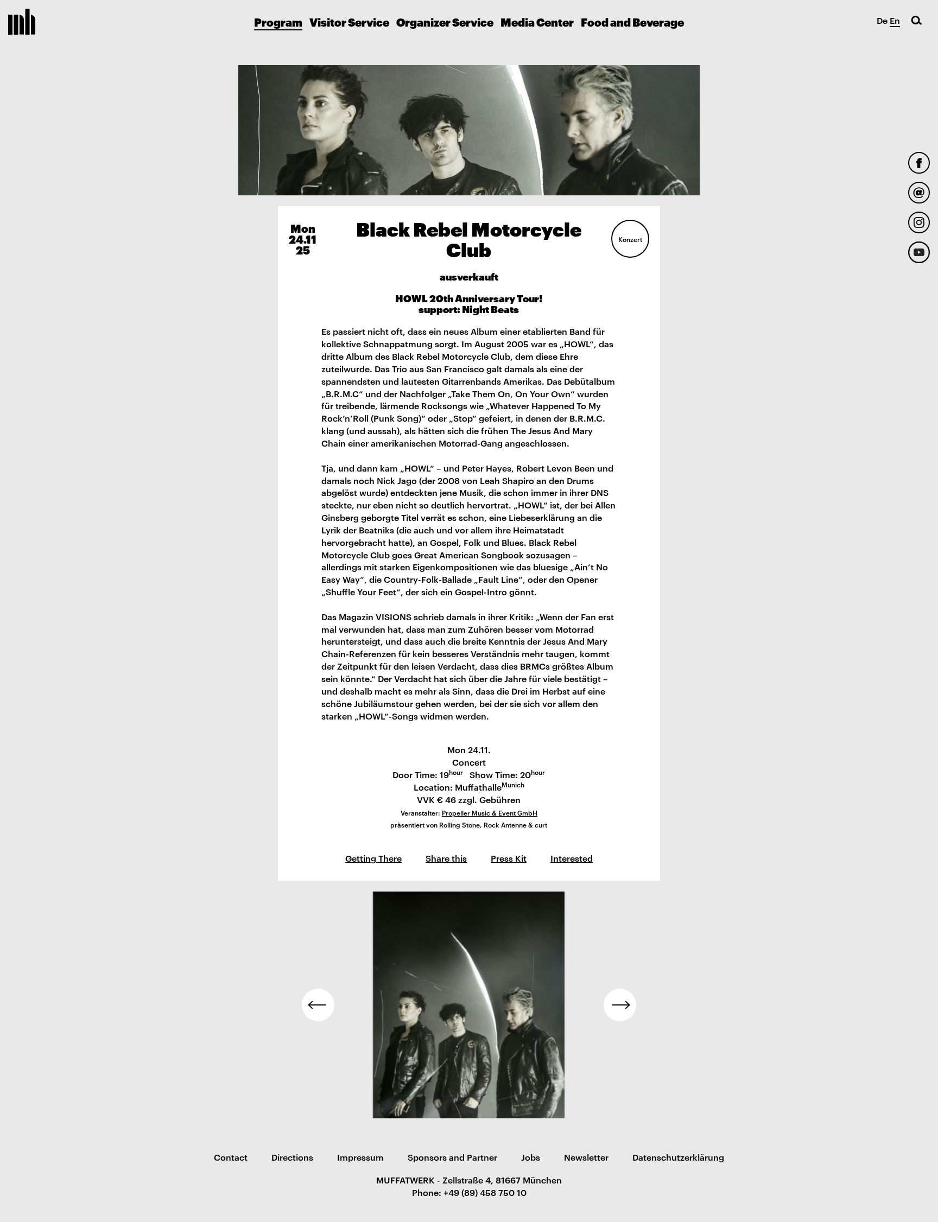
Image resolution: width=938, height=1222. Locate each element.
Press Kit (509, 858)
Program (278, 21)
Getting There (373, 858)
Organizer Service (444, 21)
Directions (292, 1157)
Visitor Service (349, 21)
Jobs (530, 1157)
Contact (231, 1157)
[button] (318, 1005)
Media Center (537, 21)
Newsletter (586, 1157)
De (882, 20)
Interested (571, 858)
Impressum (360, 1157)
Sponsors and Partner (452, 1157)
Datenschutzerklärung (678, 1157)
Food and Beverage (632, 21)
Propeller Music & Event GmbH (489, 812)
